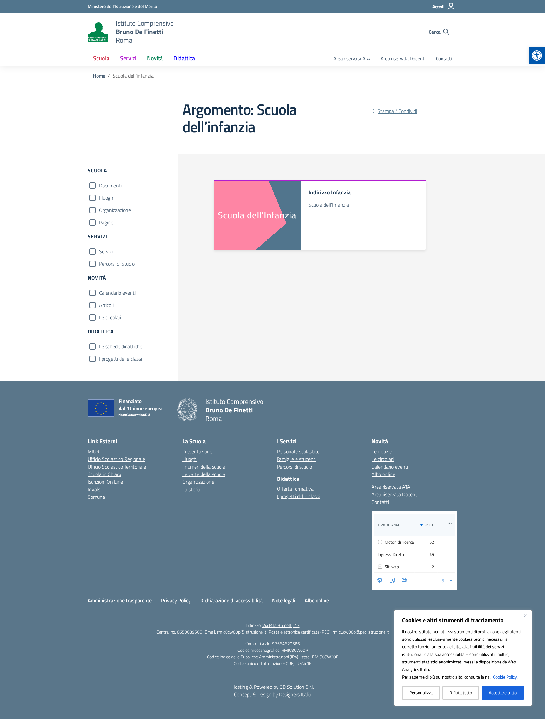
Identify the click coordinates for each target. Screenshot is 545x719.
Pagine (106, 222)
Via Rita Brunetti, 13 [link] (281, 625)
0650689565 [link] (189, 631)
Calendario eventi (117, 293)
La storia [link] (191, 489)
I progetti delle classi (120, 358)
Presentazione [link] (197, 451)
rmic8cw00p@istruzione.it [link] (241, 631)
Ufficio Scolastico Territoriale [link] (117, 466)
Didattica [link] (184, 58)
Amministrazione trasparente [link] (120, 600)
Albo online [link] (383, 474)
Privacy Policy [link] (176, 600)
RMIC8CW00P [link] (294, 650)
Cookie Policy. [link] (505, 677)
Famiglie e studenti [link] (296, 459)
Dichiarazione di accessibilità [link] (231, 600)
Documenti (110, 185)
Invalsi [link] (94, 489)
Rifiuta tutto (460, 692)
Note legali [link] (283, 600)
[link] (537, 55)
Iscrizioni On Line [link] (105, 482)
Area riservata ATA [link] (351, 58)
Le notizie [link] (382, 451)
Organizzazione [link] (198, 482)
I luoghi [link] (189, 459)
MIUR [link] (93, 451)
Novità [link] (155, 58)
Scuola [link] (101, 58)
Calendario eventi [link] (390, 466)
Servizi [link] (128, 58)
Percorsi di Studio (117, 264)
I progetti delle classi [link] (298, 496)
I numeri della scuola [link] (203, 466)
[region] (463, 658)
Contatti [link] (444, 58)
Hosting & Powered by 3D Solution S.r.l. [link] (272, 687)
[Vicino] (526, 615)
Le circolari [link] (383, 459)
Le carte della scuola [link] (203, 474)
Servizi (106, 251)
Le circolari (110, 317)
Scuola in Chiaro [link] (104, 474)
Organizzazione (115, 210)
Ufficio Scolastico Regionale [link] (116, 459)
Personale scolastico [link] (298, 451)
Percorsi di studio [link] (294, 466)
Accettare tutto (503, 692)
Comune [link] (96, 497)
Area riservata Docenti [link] (403, 58)
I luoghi (106, 198)
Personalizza (421, 692)
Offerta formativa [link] (295, 488)
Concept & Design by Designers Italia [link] (272, 694)
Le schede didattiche (120, 346)
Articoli (106, 305)
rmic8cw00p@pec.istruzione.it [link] (360, 631)
